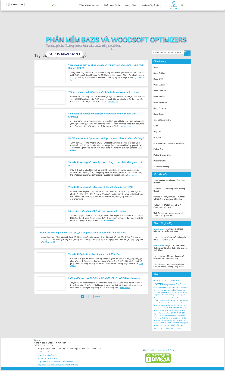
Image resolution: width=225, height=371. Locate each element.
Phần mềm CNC (175, 307)
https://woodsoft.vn (46, 355)
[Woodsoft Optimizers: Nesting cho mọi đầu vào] (51, 260)
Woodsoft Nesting (161, 166)
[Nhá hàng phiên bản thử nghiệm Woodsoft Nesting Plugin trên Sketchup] (51, 120)
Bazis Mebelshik (160, 102)
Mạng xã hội (130, 5)
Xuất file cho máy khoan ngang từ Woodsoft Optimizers (168, 214)
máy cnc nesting (165, 298)
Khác (156, 126)
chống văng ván (169, 285)
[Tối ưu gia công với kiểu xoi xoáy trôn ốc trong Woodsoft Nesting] (51, 97)
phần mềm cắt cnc (164, 313)
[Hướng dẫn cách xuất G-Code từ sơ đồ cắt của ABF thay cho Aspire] (51, 283)
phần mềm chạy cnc (172, 305)
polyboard (167, 325)
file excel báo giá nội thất (171, 292)
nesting (174, 297)
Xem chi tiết (113, 101)
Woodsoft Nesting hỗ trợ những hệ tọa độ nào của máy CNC (100, 186)
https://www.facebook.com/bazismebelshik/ (56, 361)
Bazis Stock (159, 114)
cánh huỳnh (167, 287)
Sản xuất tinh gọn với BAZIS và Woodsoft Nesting (169, 257)
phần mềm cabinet (179, 303)
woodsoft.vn (159, 229)
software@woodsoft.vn (48, 358)
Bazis (158, 284)
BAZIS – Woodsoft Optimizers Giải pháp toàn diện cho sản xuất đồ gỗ (106, 138)
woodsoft (159, 328)
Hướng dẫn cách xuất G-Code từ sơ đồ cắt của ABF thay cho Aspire (104, 278)
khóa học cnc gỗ (174, 295)
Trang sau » (98, 297)
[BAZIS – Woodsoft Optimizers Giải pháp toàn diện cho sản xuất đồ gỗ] (51, 145)
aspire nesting (175, 280)
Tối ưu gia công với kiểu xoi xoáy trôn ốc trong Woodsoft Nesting (103, 92)
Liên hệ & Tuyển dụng (151, 5)
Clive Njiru (158, 264)
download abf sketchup (175, 290)
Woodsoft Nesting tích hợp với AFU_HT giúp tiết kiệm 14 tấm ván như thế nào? (82, 232)
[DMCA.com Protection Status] (158, 358)
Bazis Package (160, 108)
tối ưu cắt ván (176, 325)
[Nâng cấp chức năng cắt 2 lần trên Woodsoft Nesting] (51, 216)
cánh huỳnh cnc (177, 287)
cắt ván (163, 290)
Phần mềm (158, 149)
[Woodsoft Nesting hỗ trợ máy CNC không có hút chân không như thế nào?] (51, 169)
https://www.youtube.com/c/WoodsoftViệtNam (58, 365)
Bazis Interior (159, 96)
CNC (178, 284)
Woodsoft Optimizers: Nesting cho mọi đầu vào (94, 254)
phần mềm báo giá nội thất (172, 300)
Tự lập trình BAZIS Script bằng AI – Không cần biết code (168, 206)
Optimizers (158, 300)
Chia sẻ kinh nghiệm (162, 120)
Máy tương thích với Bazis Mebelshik (169, 143)
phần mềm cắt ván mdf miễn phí (168, 316)
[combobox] (21, 5)
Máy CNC (157, 131)
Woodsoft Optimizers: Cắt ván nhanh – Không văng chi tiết (170, 265)
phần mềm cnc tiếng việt (170, 310)
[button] (187, 53)
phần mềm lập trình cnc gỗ (174, 318)
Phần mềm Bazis (112, 5)
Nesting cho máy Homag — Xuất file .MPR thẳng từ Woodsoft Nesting (169, 198)
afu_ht (169, 280)
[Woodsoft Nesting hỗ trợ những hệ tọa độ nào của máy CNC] (51, 193)
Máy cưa (157, 137)
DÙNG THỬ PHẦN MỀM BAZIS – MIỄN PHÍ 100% (169, 230)
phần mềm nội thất (168, 320)
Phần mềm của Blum (162, 155)
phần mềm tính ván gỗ (176, 323)
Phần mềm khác (160, 161)
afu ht (164, 280)
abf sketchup (158, 280)
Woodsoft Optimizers (89, 5)
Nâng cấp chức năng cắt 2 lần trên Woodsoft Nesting (97, 210)
